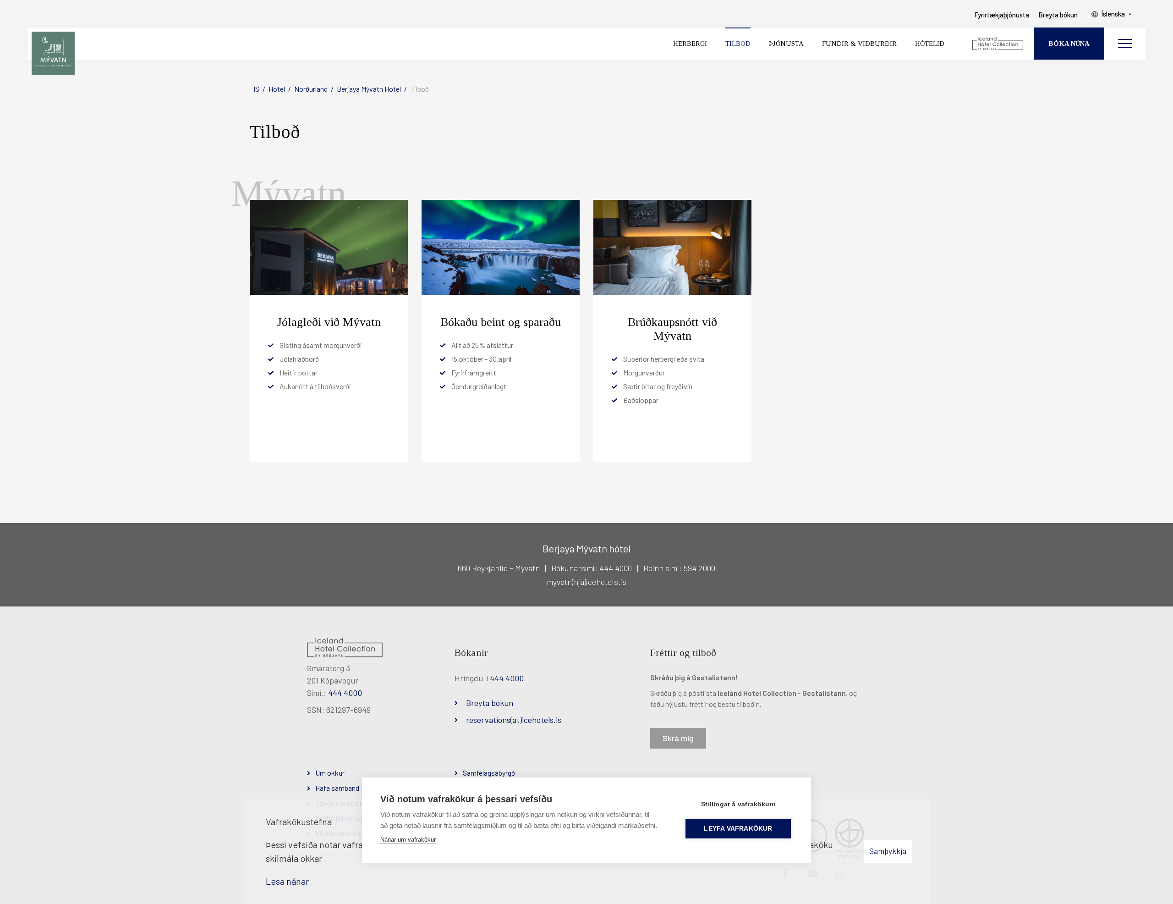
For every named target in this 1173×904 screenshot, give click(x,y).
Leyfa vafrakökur (738, 828)
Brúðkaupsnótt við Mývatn (672, 328)
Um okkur (330, 772)
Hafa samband (337, 787)
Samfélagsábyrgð (489, 772)
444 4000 (345, 693)
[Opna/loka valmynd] (1125, 44)
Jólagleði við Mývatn (329, 322)
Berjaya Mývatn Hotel (369, 88)
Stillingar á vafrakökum (738, 804)
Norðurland (311, 88)
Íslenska (1113, 14)
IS (256, 88)
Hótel (277, 88)
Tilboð (419, 88)
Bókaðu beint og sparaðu (500, 322)
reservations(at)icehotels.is (513, 720)
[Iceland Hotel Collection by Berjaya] (998, 43)
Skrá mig (678, 738)
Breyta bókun (489, 703)
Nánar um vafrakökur (408, 839)
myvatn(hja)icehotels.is (586, 582)
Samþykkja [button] (887, 850)
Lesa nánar (287, 881)
